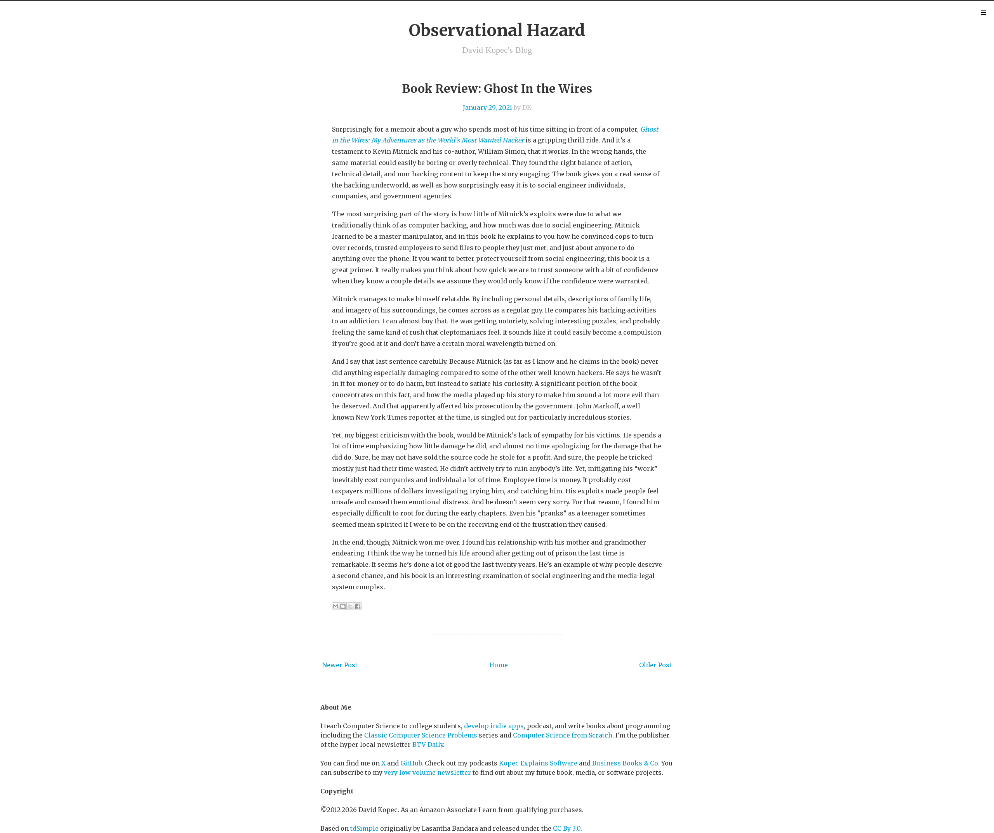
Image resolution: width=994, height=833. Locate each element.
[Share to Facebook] (357, 606)
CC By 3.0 (566, 828)
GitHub (411, 763)
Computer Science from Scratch (562, 735)
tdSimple (364, 828)
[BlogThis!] (343, 606)
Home (498, 665)
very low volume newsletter (427, 772)
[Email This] (335, 606)
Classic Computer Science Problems (420, 735)
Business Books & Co (625, 763)
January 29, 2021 (487, 107)
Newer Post (340, 665)
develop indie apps (494, 726)
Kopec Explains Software (538, 763)
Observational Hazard (497, 30)
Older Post (655, 665)
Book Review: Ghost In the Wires (497, 88)
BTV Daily (427, 744)
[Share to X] (350, 606)
